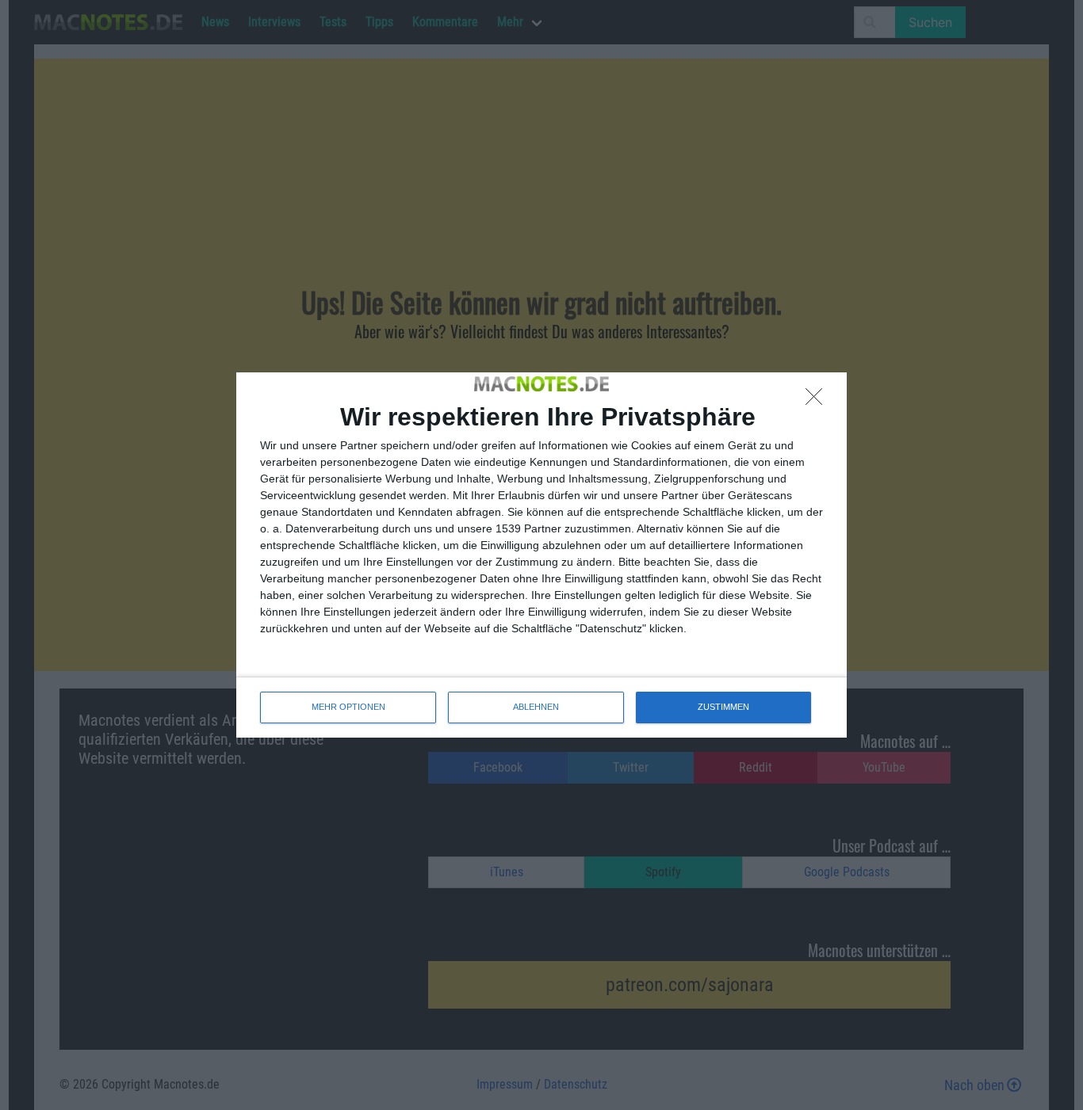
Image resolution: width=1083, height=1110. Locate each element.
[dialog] (541, 554)
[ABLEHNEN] (818, 401)
